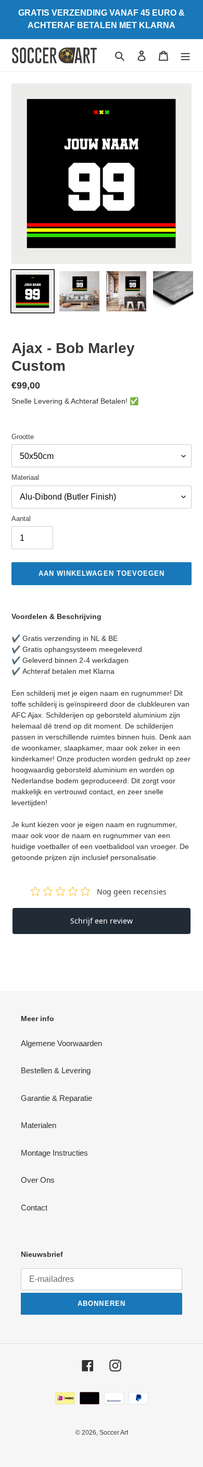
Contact (34, 1207)
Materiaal (25, 477)
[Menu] (185, 55)
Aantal (21, 519)
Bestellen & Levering (56, 1070)
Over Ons (38, 1179)
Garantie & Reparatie (56, 1098)
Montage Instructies (54, 1152)
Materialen (38, 1125)
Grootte (22, 437)
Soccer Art (113, 1432)
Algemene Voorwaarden (61, 1043)
